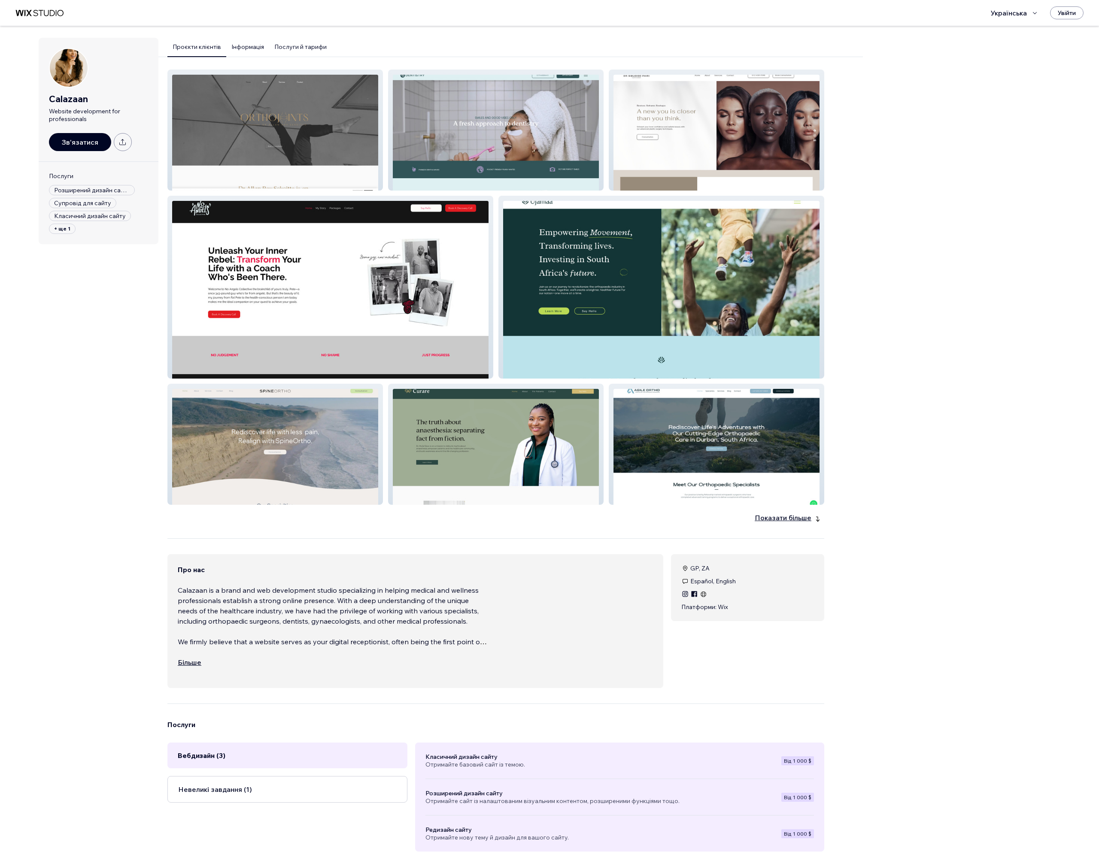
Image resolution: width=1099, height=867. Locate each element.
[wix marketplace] (39, 13)
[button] (275, 130)
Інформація (247, 47)
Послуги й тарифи (300, 47)
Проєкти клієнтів (197, 47)
